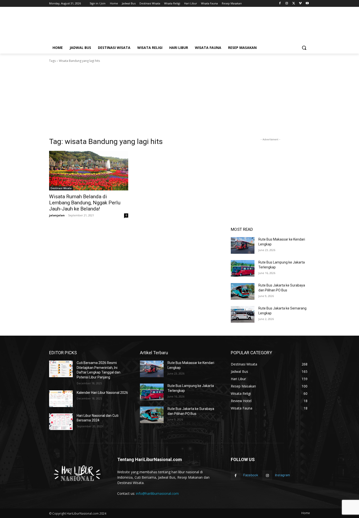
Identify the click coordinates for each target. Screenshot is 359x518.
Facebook (250, 475)
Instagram (282, 475)
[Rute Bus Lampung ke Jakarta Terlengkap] (242, 268)
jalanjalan (57, 215)
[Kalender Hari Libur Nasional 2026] (61, 398)
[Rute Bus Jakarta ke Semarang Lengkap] (242, 314)
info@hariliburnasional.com (157, 493)
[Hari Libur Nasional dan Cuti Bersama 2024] (61, 421)
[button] (304, 48)
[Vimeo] (300, 3)
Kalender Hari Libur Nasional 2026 (102, 393)
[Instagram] (287, 3)
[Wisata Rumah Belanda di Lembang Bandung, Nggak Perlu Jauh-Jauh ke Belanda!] (88, 170)
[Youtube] (307, 3)
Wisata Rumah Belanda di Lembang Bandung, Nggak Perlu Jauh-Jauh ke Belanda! (84, 203)
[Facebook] (280, 3)
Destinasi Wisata (61, 188)
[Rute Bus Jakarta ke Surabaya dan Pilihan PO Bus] (242, 291)
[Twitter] (293, 3)
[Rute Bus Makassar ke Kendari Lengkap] (242, 245)
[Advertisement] (216, 26)
